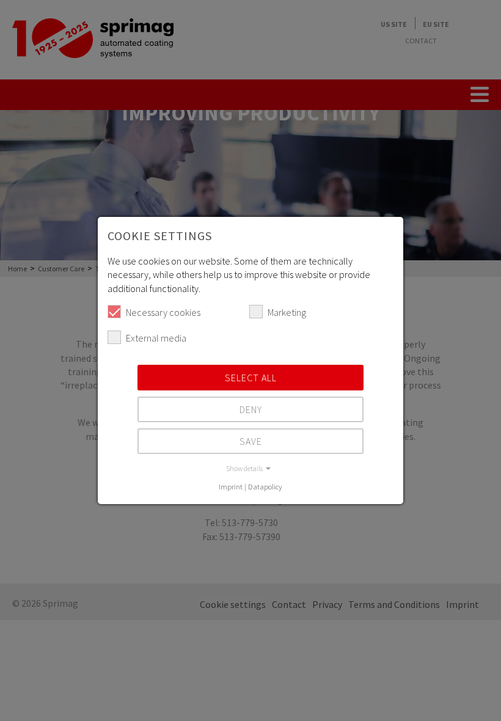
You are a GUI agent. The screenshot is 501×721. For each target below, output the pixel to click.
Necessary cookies (163, 312)
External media (156, 338)
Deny (251, 409)
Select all (251, 377)
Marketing (287, 312)
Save (251, 441)
